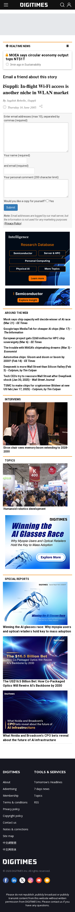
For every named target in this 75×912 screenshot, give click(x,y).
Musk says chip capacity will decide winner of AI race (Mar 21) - (36, 321)
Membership (10, 795)
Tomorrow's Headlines (48, 782)
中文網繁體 (9, 843)
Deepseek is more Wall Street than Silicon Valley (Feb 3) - (37, 368)
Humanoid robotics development (24, 508)
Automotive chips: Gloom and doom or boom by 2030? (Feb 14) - (33, 359)
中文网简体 (9, 849)
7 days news (41, 789)
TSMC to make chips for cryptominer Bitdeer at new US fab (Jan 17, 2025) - (36, 387)
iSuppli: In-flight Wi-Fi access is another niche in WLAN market (36, 89)
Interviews (13, 399)
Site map (8, 836)
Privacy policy (11, 809)
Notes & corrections (15, 829)
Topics (10, 460)
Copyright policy (13, 816)
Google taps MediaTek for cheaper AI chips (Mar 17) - (37, 330)
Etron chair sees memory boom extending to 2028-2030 (35, 449)
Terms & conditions (15, 802)
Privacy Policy (13, 223)
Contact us (9, 822)
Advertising (10, 789)
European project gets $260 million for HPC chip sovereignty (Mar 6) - (34, 340)
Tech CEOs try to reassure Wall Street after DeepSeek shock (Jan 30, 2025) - (37, 378)
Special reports (17, 579)
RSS (36, 802)
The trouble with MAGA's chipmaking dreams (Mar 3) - (37, 349)
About (6, 782)
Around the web (16, 312)
